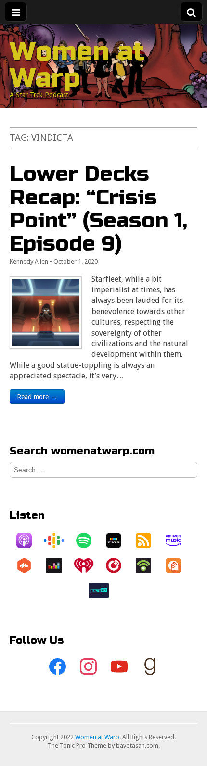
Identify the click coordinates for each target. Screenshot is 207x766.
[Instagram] (88, 667)
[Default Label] (119, 667)
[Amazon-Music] (178, 540)
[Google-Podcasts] (59, 540)
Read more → (37, 397)
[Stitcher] (118, 540)
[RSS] (148, 540)
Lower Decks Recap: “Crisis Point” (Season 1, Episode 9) (98, 208)
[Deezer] (59, 565)
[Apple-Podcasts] (29, 540)
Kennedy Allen (29, 261)
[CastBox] (29, 565)
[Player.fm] (118, 565)
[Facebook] (57, 667)
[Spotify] (89, 540)
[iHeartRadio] (89, 565)
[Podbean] (148, 565)
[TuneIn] (103, 590)
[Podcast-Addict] (178, 565)
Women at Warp (77, 65)
